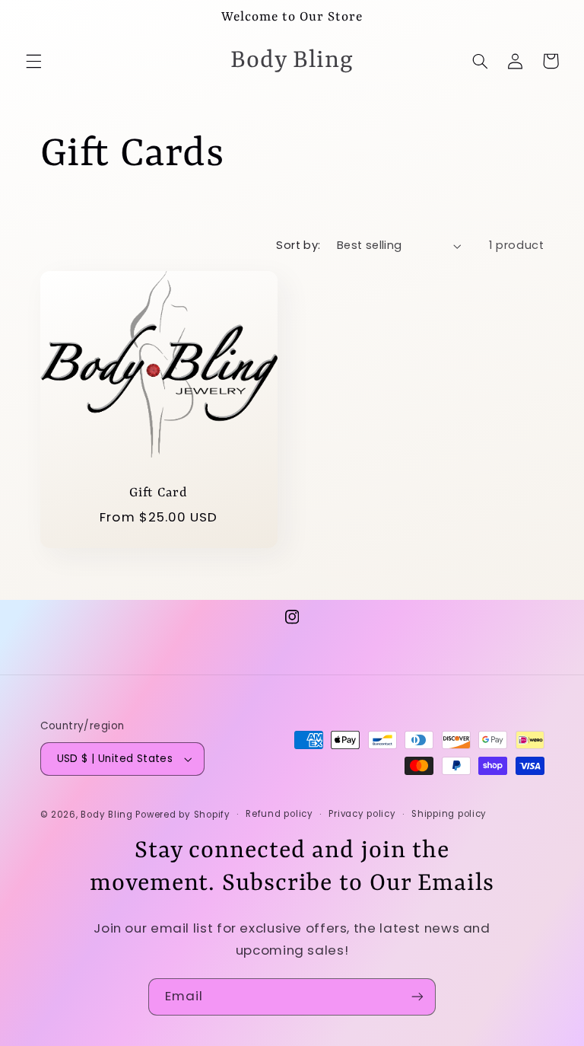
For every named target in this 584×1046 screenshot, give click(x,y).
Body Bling (108, 814)
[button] (33, 60)
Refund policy (279, 814)
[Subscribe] (417, 997)
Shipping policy (449, 814)
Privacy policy (361, 814)
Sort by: (298, 245)
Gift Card (158, 493)
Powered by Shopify (182, 814)
